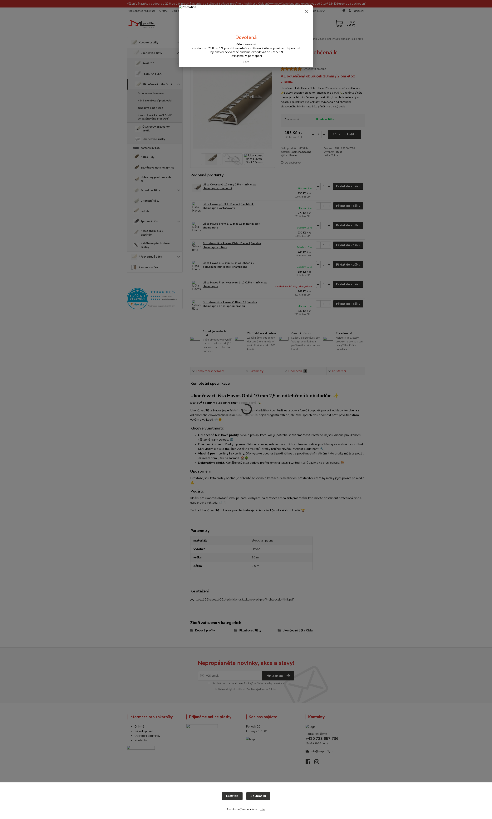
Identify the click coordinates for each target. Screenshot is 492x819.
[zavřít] (306, 11)
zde (262, 809)
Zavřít (246, 61)
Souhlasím (258, 796)
